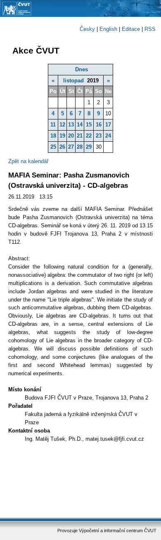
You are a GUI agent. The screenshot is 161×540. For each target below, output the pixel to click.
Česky (87, 29)
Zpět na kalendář (28, 161)
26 (62, 147)
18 (53, 136)
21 (80, 136)
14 (80, 125)
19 (62, 136)
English (108, 29)
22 (89, 136)
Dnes (81, 69)
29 (89, 147)
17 (108, 125)
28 (80, 147)
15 (89, 125)
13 (71, 125)
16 (99, 125)
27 (71, 147)
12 (62, 125)
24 (108, 136)
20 (71, 136)
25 (53, 147)
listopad (73, 80)
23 (99, 136)
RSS (150, 29)
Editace (131, 29)
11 (53, 125)
